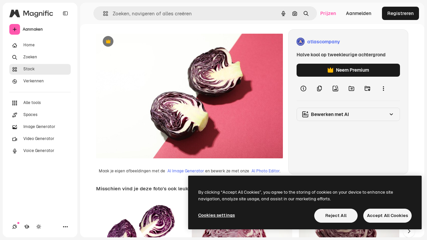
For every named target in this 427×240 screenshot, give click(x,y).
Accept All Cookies (387, 215)
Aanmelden (358, 13)
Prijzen (328, 13)
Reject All (336, 215)
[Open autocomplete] (103, 13)
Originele (139, 42)
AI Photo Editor (266, 171)
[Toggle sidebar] (65, 13)
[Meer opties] (383, 88)
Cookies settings (216, 215)
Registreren (400, 13)
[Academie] (26, 226)
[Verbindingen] (14, 226)
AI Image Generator (185, 171)
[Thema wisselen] (38, 226)
